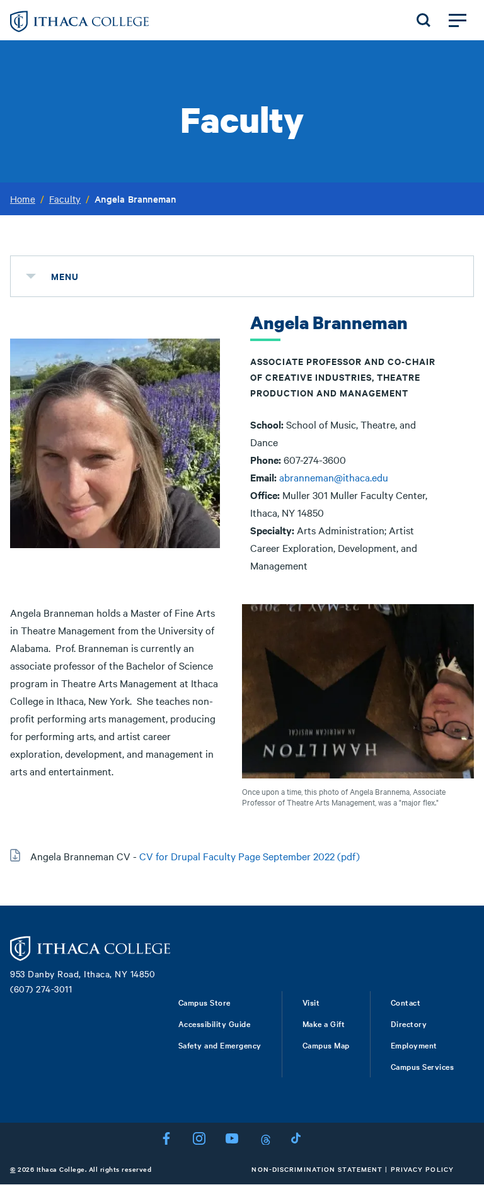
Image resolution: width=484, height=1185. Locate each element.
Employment (414, 1044)
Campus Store (204, 1002)
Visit (311, 1002)
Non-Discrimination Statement (317, 1169)
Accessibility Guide (214, 1023)
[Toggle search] (423, 20)
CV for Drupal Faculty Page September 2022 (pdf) (249, 856)
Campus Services (422, 1066)
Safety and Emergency (220, 1044)
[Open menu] (457, 20)
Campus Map (326, 1044)
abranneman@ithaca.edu (333, 477)
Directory (409, 1023)
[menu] (31, 276)
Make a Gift (323, 1023)
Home (22, 199)
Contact (406, 1002)
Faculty (65, 199)
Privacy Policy (422, 1169)
